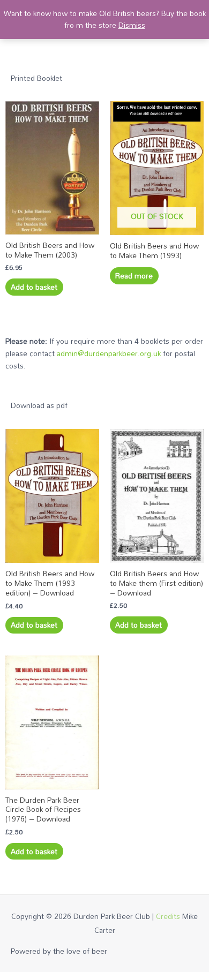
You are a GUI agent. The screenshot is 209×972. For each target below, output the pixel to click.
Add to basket (34, 287)
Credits (168, 916)
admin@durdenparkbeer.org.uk (109, 353)
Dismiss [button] (131, 25)
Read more (134, 275)
